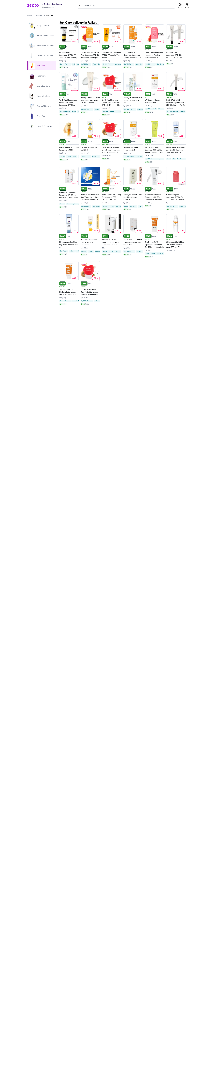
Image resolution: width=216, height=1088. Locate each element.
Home (29, 15)
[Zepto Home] (33, 6)
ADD (74, 41)
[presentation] (34, 15)
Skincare (39, 15)
